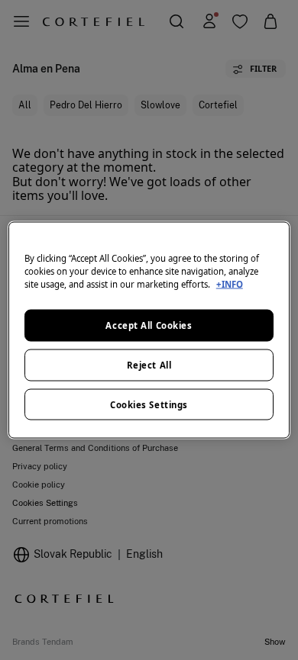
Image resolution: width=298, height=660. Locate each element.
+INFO (229, 283)
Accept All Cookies (148, 324)
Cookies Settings (149, 404)
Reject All (149, 364)
